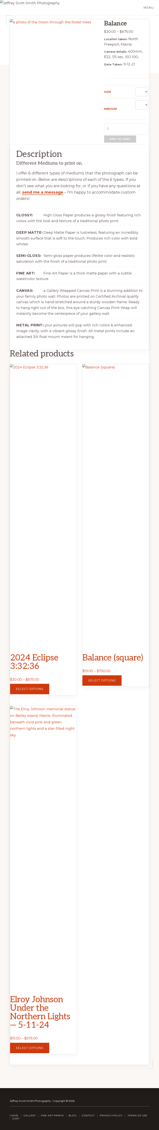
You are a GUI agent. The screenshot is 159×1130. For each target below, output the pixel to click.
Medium (110, 109)
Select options (29, 689)
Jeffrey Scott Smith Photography (30, 1100)
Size (107, 92)
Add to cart (120, 139)
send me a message (42, 192)
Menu (148, 7)
